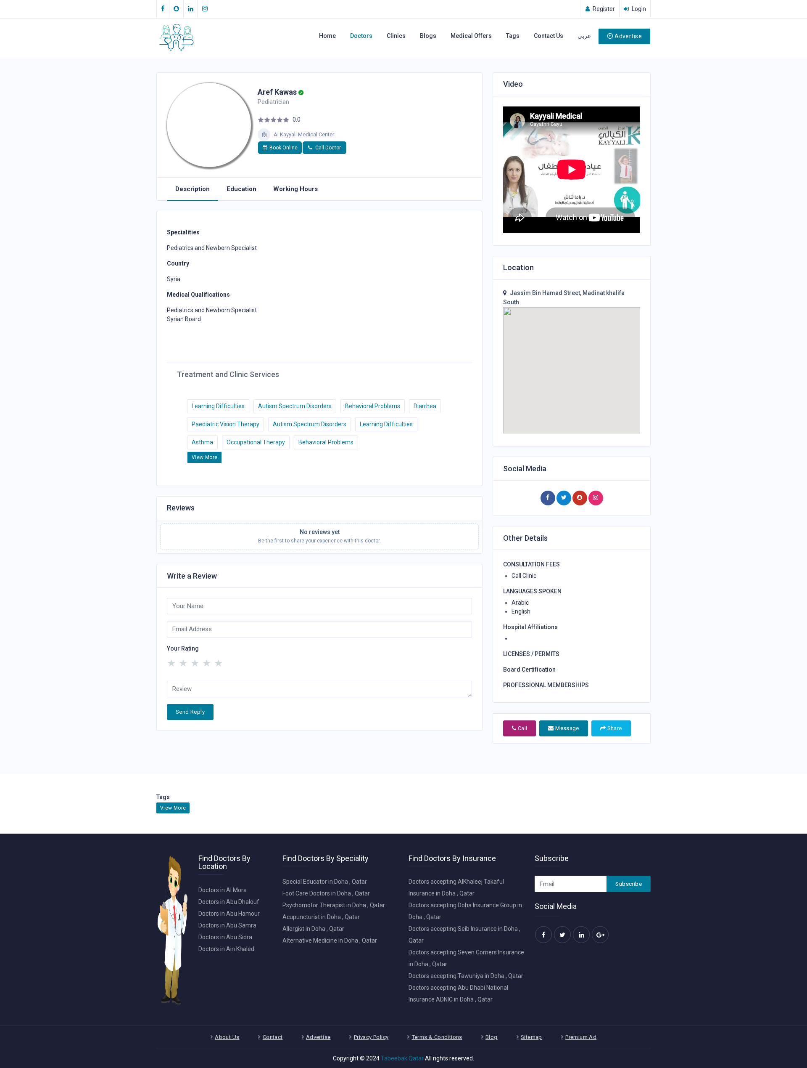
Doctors (361, 35)
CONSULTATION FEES (531, 564)
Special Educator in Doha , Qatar (324, 881)
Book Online (283, 148)
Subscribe (628, 884)
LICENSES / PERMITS (531, 654)
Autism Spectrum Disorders (295, 406)
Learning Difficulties (218, 406)
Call (521, 728)
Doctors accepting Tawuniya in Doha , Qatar (466, 975)
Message (566, 728)
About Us (227, 1037)
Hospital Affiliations (530, 627)
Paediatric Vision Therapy (225, 424)
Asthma (202, 442)
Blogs (428, 35)
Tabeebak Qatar (402, 1058)
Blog (491, 1037)
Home (327, 35)
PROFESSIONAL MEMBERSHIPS (546, 685)
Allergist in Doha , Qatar (313, 928)
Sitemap (531, 1037)
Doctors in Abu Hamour (229, 913)
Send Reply (190, 712)
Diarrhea (425, 406)
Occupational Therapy (256, 442)
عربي (584, 35)
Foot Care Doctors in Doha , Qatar (326, 893)
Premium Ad (580, 1037)
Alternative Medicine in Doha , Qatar (329, 940)
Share (614, 728)
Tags (513, 35)
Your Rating (183, 648)
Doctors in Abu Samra (227, 925)
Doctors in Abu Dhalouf (228, 901)
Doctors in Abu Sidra (225, 937)
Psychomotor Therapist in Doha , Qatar (333, 905)
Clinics (396, 35)
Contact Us (548, 35)
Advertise (628, 36)
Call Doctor (327, 148)
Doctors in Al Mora (222, 890)
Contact (273, 1037)
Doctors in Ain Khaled (226, 949)
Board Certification (529, 669)
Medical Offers (471, 35)
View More (204, 457)
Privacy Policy (371, 1037)
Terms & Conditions (437, 1037)
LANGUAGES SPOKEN (532, 591)
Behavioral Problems (372, 406)
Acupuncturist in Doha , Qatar (321, 917)
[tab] (192, 189)
